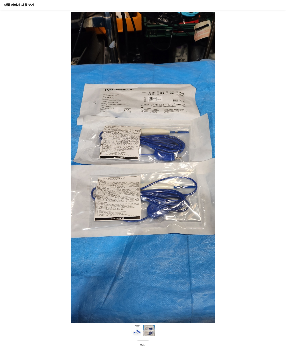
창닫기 (143, 344)
